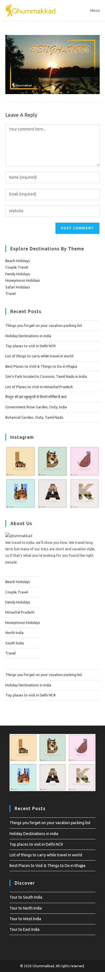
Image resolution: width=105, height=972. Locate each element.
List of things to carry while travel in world (39, 356)
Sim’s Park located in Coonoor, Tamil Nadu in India (46, 376)
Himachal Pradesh (19, 612)
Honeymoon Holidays (22, 280)
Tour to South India (26, 897)
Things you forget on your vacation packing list (43, 325)
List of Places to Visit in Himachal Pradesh (39, 387)
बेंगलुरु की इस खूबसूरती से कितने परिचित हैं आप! (36, 397)
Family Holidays (17, 274)
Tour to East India (24, 929)
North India (14, 633)
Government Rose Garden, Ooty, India (36, 407)
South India (14, 643)
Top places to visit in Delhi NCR (30, 346)
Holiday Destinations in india (28, 336)
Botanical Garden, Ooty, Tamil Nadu (34, 417)
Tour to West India (25, 919)
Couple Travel (16, 267)
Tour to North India (26, 908)
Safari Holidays (17, 287)
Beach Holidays (17, 261)
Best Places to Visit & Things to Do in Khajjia (41, 366)
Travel (10, 293)
